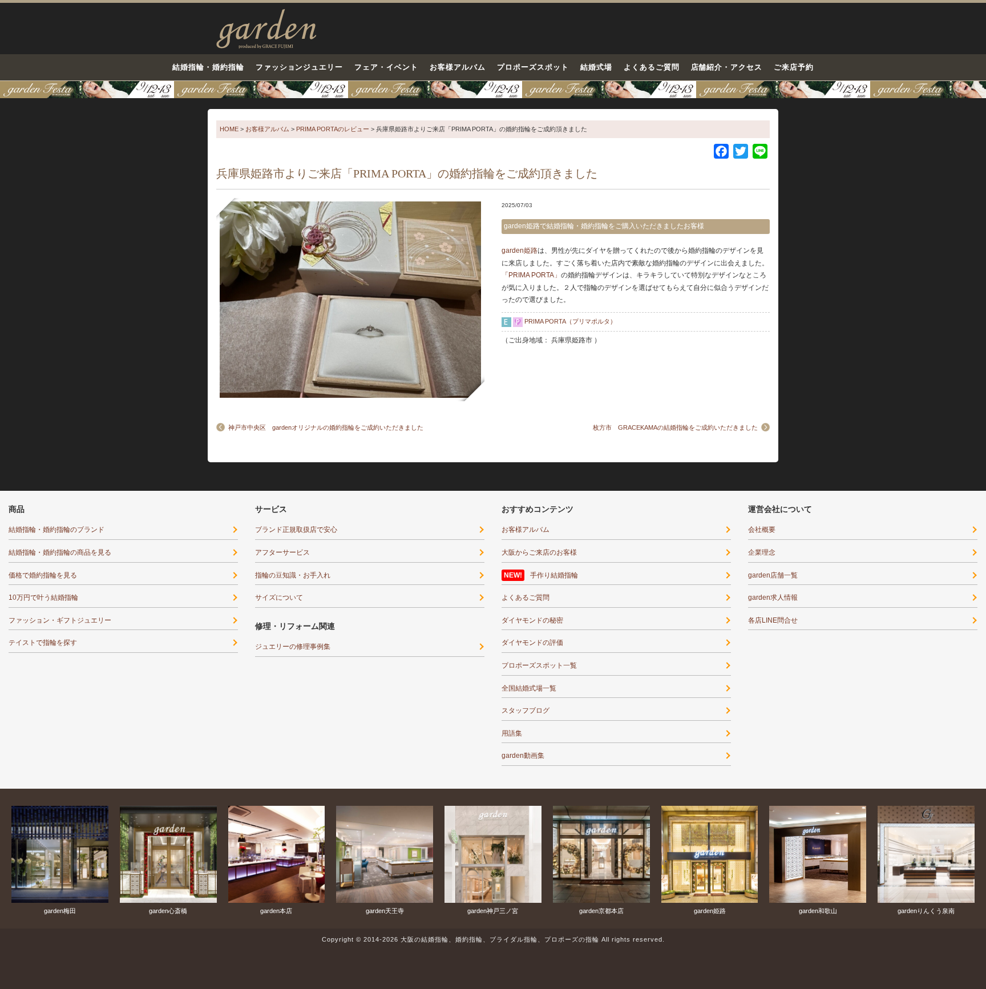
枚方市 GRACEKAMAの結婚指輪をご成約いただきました (675, 427)
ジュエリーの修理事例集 (292, 647)
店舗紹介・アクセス (727, 67)
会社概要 (761, 530)
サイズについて (279, 598)
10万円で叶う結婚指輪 (43, 598)
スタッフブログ (525, 710)
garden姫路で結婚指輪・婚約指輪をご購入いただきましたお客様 (604, 226)
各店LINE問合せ (773, 620)
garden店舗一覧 (773, 575)
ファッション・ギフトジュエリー (60, 620)
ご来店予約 (794, 67)
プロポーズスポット (533, 67)
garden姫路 (520, 251)
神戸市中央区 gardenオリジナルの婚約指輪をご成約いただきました (325, 427)
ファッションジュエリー (300, 67)
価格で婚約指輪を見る (43, 575)
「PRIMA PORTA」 (531, 275)
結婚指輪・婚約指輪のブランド (56, 530)
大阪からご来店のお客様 (539, 552)
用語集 (512, 733)
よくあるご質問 (652, 67)
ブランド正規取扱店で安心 (296, 530)
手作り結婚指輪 (554, 575)
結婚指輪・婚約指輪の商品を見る (60, 552)
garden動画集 (523, 756)
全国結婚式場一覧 (529, 688)
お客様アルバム (458, 67)
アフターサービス (282, 552)
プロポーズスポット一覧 (539, 665)
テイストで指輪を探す (43, 643)
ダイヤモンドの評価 (532, 643)
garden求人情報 (773, 598)
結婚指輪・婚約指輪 (208, 67)
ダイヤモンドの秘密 (532, 620)
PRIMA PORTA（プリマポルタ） (570, 321)
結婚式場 (596, 67)
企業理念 (761, 552)
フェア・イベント (386, 67)
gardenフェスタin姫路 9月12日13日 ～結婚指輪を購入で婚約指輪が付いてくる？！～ (493, 89)
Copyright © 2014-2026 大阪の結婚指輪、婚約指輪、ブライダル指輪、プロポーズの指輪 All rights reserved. (493, 939)
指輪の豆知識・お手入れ (292, 575)
